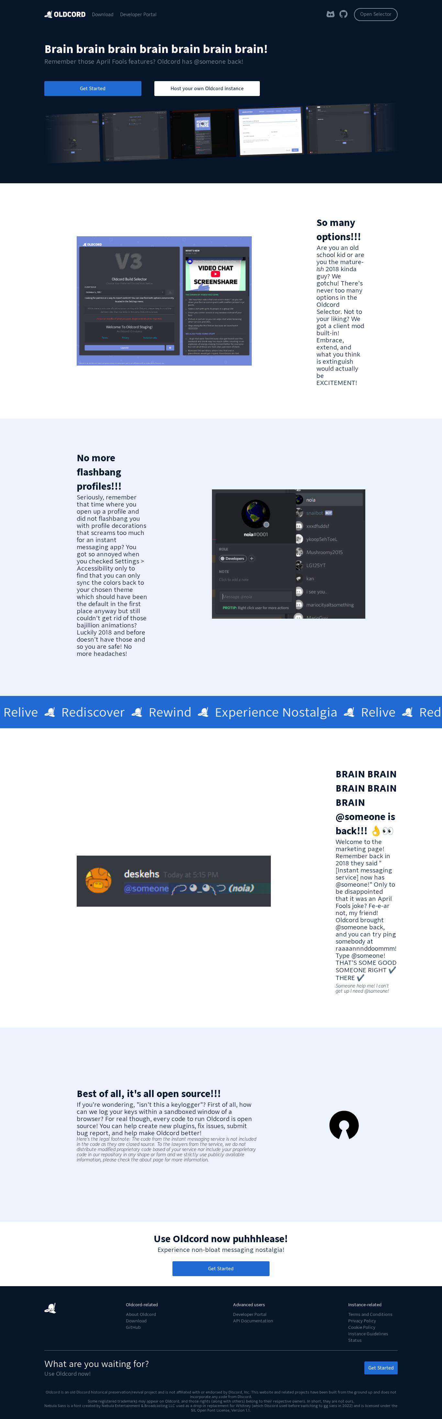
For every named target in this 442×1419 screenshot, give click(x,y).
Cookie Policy (361, 1327)
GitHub (133, 1327)
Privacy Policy (362, 1320)
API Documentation (253, 1320)
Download (103, 14)
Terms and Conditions (370, 1314)
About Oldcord (141, 1314)
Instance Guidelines (368, 1333)
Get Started (92, 88)
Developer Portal (138, 14)
